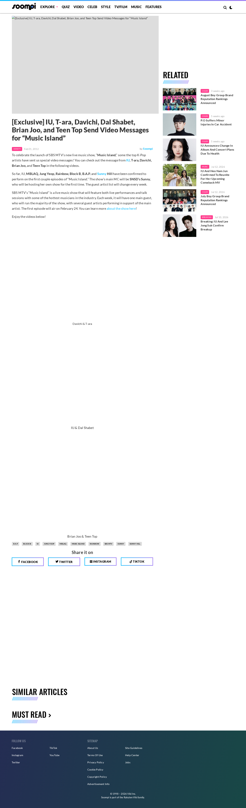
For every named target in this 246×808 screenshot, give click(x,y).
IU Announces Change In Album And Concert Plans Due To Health (217, 149)
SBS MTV (108, 544)
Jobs (127, 762)
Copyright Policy (97, 776)
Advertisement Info (98, 783)
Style (106, 7)
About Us (92, 747)
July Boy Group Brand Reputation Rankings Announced (215, 200)
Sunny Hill (135, 544)
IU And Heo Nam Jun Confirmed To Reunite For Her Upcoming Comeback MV (215, 176)
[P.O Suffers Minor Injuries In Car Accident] (179, 124)
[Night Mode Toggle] (231, 8)
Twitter (66, 562)
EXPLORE (47, 7)
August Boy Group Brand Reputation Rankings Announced (217, 98)
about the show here (121, 208)
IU (128, 160)
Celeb (92, 7)
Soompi (148, 148)
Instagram (102, 561)
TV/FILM (120, 7)
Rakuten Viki (130, 797)
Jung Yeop (49, 544)
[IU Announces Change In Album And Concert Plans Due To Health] (179, 150)
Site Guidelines (133, 747)
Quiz (66, 7)
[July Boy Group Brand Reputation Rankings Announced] (179, 200)
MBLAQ (63, 544)
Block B (27, 544)
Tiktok (138, 561)
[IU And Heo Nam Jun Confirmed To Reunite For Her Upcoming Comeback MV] (179, 175)
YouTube (54, 755)
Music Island (78, 544)
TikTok (53, 747)
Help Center (132, 755)
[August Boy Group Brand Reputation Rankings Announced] (179, 99)
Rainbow (94, 544)
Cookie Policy (95, 769)
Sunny (101, 174)
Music (136, 7)
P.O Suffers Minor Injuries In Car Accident (216, 122)
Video (78, 7)
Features (154, 7)
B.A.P (15, 544)
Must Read (29, 714)
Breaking (206, 217)
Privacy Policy (95, 762)
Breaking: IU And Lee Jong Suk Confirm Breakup (214, 225)
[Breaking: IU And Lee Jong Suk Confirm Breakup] (179, 225)
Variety (17, 149)
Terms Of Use (95, 755)
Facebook (29, 562)
